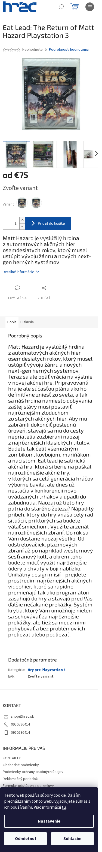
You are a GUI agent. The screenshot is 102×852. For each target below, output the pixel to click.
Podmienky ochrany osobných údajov (33, 772)
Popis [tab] (12, 322)
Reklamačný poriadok (20, 779)
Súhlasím (72, 839)
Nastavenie (49, 821)
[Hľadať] (61, 6)
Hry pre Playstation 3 (47, 670)
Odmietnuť (25, 839)
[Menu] (89, 6)
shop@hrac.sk (22, 716)
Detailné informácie (18, 272)
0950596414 (20, 724)
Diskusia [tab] (27, 322)
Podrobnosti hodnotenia (69, 49)
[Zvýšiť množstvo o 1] (22, 220)
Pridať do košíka (51, 223)
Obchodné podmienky (21, 765)
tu (64, 807)
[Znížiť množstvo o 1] (22, 226)
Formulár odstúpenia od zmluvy (28, 785)
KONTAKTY (12, 758)
